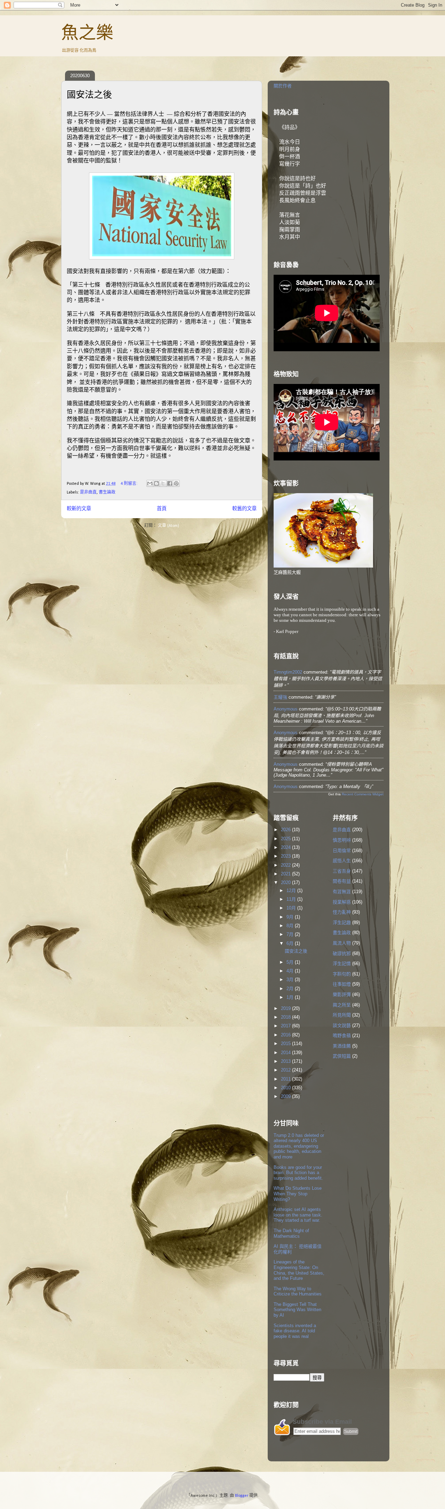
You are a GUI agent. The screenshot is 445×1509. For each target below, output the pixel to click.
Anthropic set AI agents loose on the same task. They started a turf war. (298, 1215)
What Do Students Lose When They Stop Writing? (298, 1194)
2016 (286, 1034)
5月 (290, 962)
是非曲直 (88, 492)
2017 (286, 1025)
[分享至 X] (163, 483)
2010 (286, 1087)
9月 (290, 917)
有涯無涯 (342, 891)
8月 (290, 925)
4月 (290, 970)
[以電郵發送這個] (149, 483)
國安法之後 (89, 94)
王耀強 (280, 697)
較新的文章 (79, 509)
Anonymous (286, 709)
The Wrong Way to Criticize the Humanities (298, 1291)
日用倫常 (342, 850)
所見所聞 (342, 1015)
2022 (286, 865)
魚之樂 (87, 32)
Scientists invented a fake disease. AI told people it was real (295, 1331)
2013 (286, 1061)
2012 (286, 1070)
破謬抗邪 (342, 953)
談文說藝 (342, 1025)
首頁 (162, 509)
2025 (286, 838)
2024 (286, 847)
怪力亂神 (342, 912)
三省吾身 (342, 871)
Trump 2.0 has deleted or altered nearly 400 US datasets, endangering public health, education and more (299, 1146)
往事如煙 (342, 984)
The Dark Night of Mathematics (291, 1233)
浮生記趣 (342, 922)
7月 (290, 934)
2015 (286, 1043)
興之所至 (342, 1005)
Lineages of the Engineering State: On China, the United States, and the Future (299, 1270)
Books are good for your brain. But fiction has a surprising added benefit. (298, 1173)
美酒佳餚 (342, 1046)
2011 (286, 1079)
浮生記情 (342, 963)
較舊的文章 (244, 509)
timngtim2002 (288, 672)
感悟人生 (342, 860)
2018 (286, 1017)
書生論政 (107, 492)
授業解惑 (342, 902)
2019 (286, 1008)
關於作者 (283, 85)
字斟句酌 (342, 974)
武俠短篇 (342, 1056)
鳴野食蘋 (342, 1035)
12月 (291, 890)
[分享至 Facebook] (169, 483)
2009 (286, 1096)
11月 (291, 899)
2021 (286, 873)
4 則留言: (129, 484)
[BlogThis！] (156, 483)
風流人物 (342, 943)
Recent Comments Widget (362, 794)
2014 (286, 1052)
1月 (290, 997)
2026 (286, 829)
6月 (290, 943)
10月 (291, 907)
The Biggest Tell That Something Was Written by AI (297, 1310)
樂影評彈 (342, 994)
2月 (290, 988)
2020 (286, 882)
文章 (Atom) (168, 526)
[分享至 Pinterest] (176, 483)
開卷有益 (342, 881)
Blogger (241, 1496)
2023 (286, 856)
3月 (290, 979)
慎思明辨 (342, 840)
